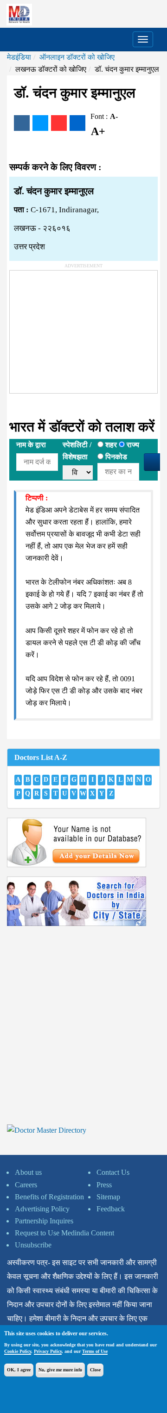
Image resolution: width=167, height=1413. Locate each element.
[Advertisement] (79, 328)
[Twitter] (40, 123)
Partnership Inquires (44, 1221)
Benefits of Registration (49, 1197)
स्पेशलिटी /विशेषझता (77, 451)
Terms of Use (95, 1351)
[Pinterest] (59, 123)
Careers (26, 1185)
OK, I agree (19, 1369)
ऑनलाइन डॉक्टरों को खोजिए (77, 57)
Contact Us (112, 1172)
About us (28, 1172)
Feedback (110, 1209)
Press (104, 1185)
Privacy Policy (48, 1351)
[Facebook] (22, 123)
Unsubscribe (33, 1245)
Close (95, 1369)
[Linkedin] (77, 123)
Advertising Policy (42, 1209)
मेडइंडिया (19, 57)
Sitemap (108, 1197)
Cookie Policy (17, 1351)
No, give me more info (60, 1369)
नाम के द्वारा (31, 445)
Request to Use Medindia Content (64, 1233)
